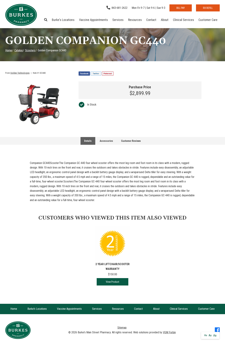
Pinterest (108, 73)
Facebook (84, 73)
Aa (205, 335)
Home (8, 50)
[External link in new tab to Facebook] (217, 330)
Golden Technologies (20, 73)
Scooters (30, 50)
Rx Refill (208, 8)
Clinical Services (183, 20)
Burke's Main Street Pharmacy (94, 332)
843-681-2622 (119, 7)
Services (118, 20)
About (164, 20)
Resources (135, 20)
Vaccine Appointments (93, 20)
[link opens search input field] (46, 20)
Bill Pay (180, 8)
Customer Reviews (131, 140)
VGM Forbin (169, 332)
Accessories (106, 140)
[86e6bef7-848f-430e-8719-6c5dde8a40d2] (39, 104)
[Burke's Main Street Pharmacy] (21, 15)
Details (88, 140)
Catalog (18, 50)
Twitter (96, 73)
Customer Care (207, 20)
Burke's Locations (63, 20)
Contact (151, 20)
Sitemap (122, 327)
